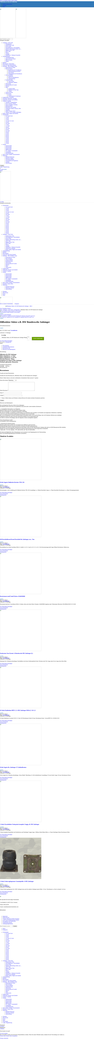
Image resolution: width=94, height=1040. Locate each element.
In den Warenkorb (37, 338)
